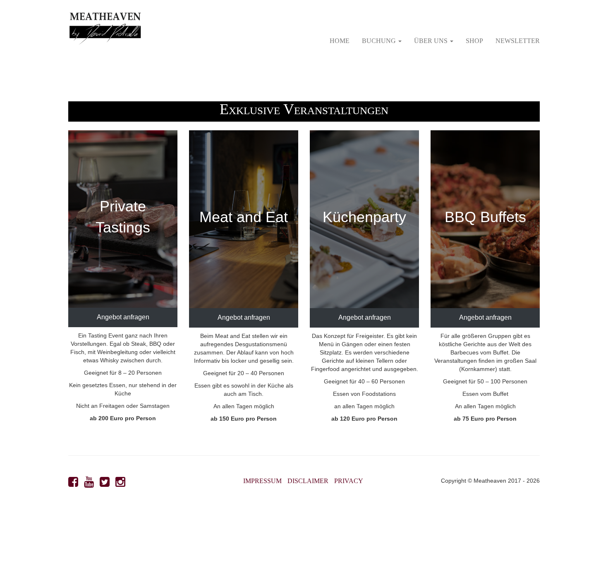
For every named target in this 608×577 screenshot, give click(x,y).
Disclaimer (307, 480)
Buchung (379, 40)
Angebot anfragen (123, 317)
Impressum (262, 480)
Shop (474, 40)
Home (339, 40)
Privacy (348, 480)
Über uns (431, 40)
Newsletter (517, 40)
